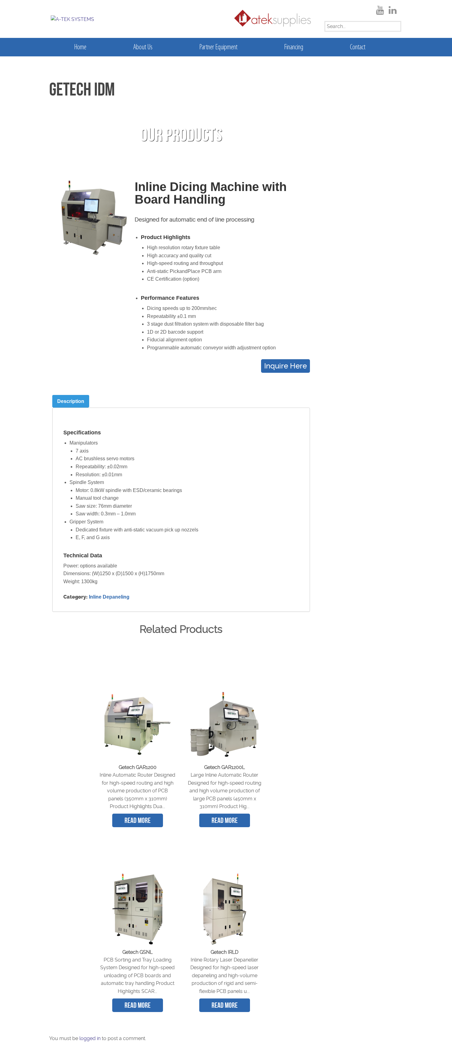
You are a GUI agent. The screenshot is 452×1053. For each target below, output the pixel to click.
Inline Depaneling (109, 597)
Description (70, 401)
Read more (138, 820)
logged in (90, 1038)
